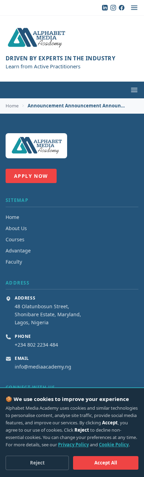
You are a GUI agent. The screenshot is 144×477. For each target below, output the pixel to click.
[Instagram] (113, 7)
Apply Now (31, 176)
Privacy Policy (73, 444)
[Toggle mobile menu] (134, 90)
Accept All (105, 463)
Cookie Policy (114, 444)
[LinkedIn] (105, 7)
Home (12, 106)
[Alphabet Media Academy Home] (72, 38)
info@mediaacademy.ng (43, 366)
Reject (37, 463)
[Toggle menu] (134, 7)
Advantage (18, 250)
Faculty (14, 261)
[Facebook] (121, 7)
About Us (16, 228)
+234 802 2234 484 (36, 344)
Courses (15, 239)
